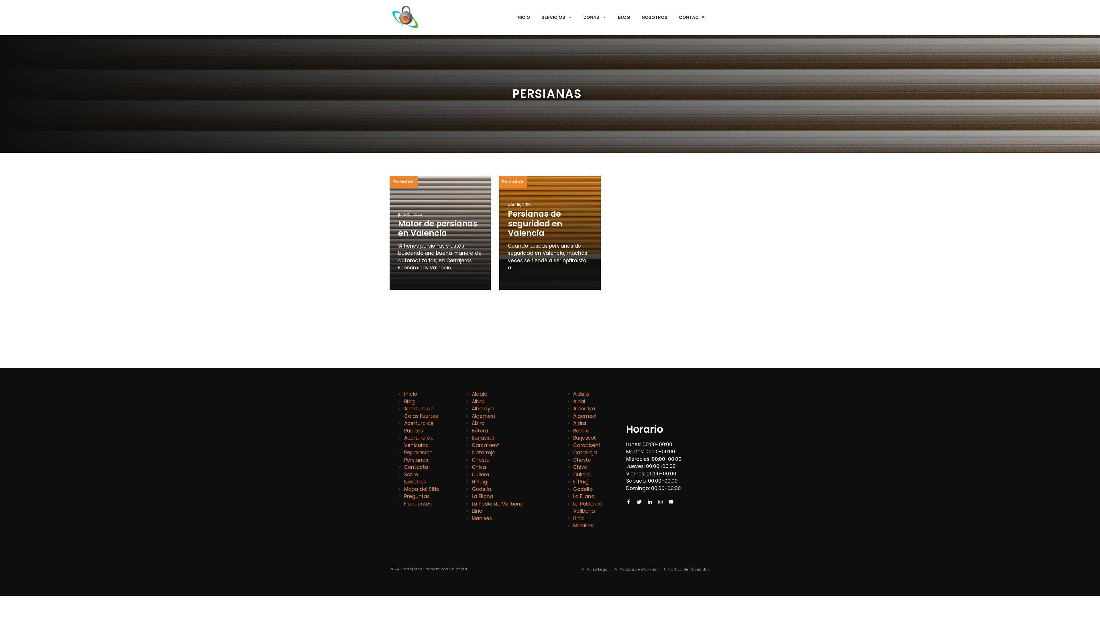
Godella (481, 489)
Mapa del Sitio (421, 489)
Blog (624, 17)
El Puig (479, 481)
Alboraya (483, 408)
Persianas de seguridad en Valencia (535, 223)
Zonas (591, 17)
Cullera (480, 474)
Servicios (553, 17)
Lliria (477, 511)
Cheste (481, 460)
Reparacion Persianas (418, 456)
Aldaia (480, 394)
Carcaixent (485, 445)
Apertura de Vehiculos (419, 441)
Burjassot (483, 437)
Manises (482, 518)
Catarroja (484, 452)
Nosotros (654, 17)
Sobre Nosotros (415, 478)
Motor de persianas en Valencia (438, 228)
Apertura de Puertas (419, 427)
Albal (478, 401)
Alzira (478, 423)
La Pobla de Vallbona (498, 503)
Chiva (479, 467)
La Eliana (482, 496)
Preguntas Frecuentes (418, 500)
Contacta (692, 17)
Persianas (403, 182)
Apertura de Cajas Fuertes (421, 412)
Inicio (523, 17)
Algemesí (483, 416)
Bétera (480, 430)
